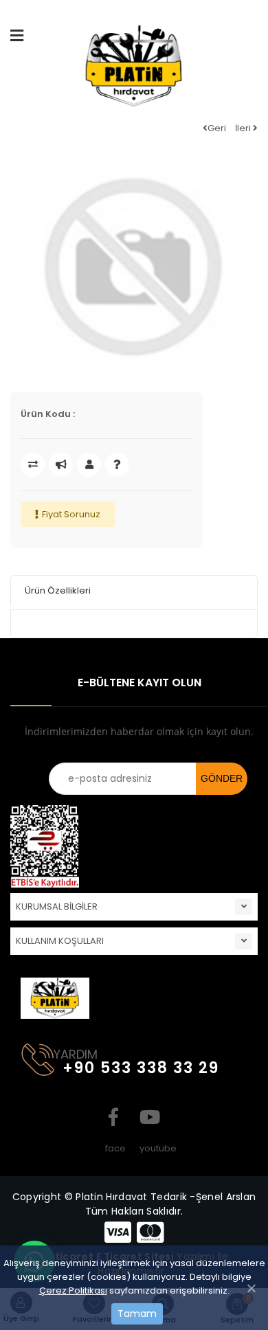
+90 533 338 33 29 (141, 1068)
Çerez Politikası (73, 1290)
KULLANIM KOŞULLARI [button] (60, 940)
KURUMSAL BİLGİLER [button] (57, 906)
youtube (147, 1117)
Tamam (137, 1313)
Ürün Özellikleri (58, 590)
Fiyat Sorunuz (71, 514)
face (113, 1117)
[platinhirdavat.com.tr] (134, 71)
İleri (244, 128)
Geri (217, 128)
